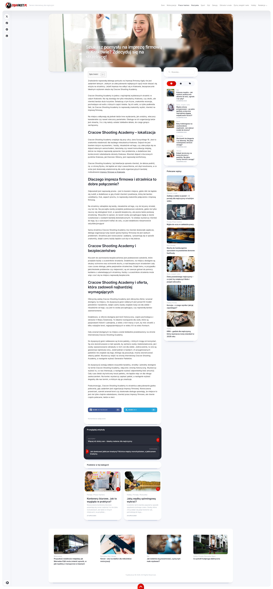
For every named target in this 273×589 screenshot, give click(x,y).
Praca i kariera (183, 5)
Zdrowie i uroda (226, 5)
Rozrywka (195, 5)
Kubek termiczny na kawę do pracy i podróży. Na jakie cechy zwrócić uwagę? (185, 156)
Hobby (253, 5)
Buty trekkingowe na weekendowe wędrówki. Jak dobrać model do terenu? (185, 127)
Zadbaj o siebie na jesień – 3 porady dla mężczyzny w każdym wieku (180, 198)
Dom (163, 5)
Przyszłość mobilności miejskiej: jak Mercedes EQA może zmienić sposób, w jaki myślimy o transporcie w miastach (70, 561)
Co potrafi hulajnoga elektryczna (206, 559)
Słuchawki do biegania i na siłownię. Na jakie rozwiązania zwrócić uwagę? (185, 141)
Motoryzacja (171, 5)
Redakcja (261, 5)
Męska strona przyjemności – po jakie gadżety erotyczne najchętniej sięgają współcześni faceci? (185, 111)
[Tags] (190, 83)
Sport (203, 5)
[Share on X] (6, 16)
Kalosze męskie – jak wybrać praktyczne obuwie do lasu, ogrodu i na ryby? (185, 95)
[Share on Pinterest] (6, 29)
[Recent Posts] (171, 83)
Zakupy (215, 5)
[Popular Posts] (180, 83)
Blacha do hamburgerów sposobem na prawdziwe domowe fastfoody (181, 250)
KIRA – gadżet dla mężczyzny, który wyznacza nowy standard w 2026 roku (180, 334)
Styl (208, 5)
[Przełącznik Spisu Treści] (101, 74)
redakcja (94, 62)
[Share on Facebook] (6, 23)
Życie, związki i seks (241, 5)
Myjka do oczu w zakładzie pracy (180, 224)
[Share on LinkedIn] (6, 36)
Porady (89, 495)
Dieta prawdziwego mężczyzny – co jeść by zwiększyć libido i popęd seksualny (180, 279)
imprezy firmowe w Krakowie (112, 172)
